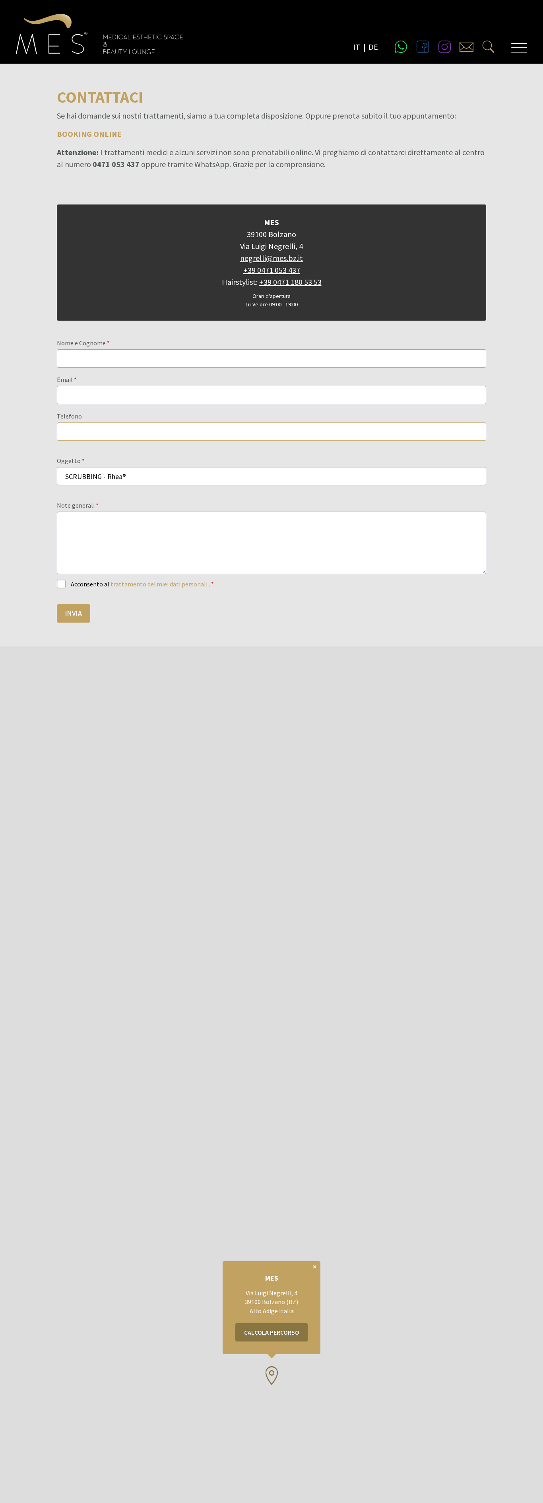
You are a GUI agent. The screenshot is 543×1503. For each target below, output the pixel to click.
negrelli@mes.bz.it (271, 258)
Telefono (69, 416)
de (373, 47)
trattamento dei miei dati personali (160, 584)
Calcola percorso (271, 1332)
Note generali (76, 505)
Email (65, 380)
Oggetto (69, 461)
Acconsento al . (141, 584)
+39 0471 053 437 (271, 270)
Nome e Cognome (81, 343)
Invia (73, 613)
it (356, 47)
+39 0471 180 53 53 (290, 282)
